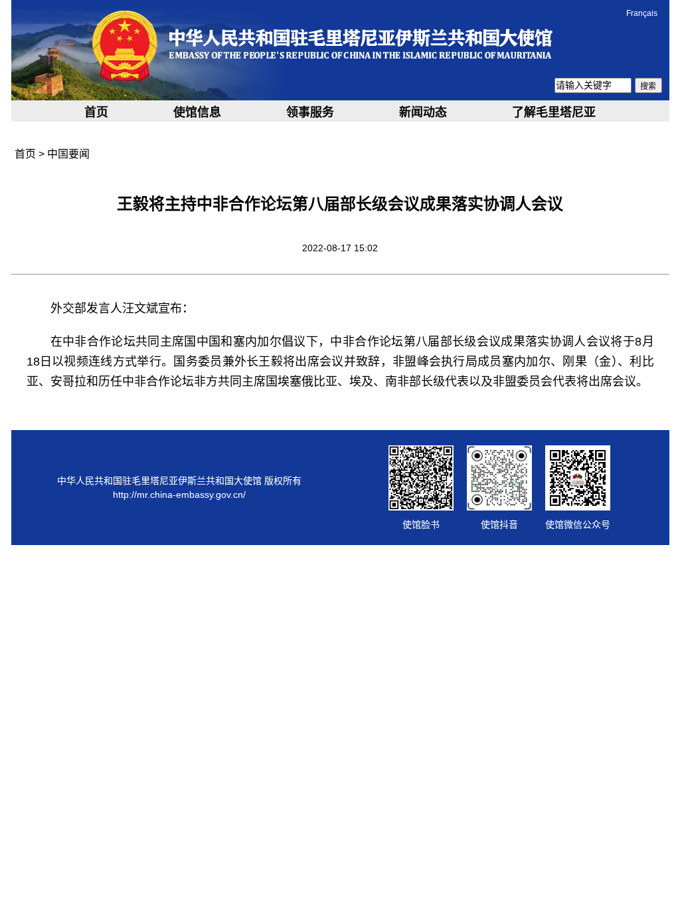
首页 (96, 112)
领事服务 (310, 112)
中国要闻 (68, 154)
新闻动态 (423, 112)
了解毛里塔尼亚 (554, 112)
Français (641, 13)
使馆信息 (197, 112)
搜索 (648, 86)
